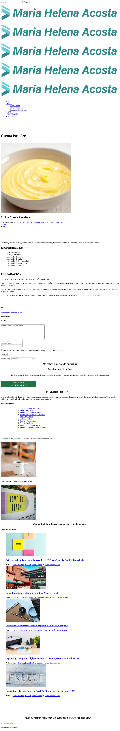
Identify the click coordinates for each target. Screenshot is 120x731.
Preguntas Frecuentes (41, 597)
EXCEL (28, 565)
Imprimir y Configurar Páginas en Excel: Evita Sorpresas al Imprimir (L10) (42, 658)
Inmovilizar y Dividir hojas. (30, 425)
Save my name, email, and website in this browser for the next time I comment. (32, 350)
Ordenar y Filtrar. (26, 419)
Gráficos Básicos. (26, 423)
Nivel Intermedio (26, 597)
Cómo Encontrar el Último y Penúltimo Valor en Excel (32, 593)
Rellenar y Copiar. (26, 417)
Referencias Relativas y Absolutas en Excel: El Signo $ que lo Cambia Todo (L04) (45, 560)
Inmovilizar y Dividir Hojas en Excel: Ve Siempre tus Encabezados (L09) (40, 691)
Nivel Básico (37, 565)
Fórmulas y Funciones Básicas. (31, 413)
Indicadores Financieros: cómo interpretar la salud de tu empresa (37, 625)
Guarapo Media (12, 727)
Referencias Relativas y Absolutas (32, 415)
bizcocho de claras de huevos (91, 295)
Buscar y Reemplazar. (28, 421)
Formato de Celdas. (27, 410)
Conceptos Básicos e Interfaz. (31, 408)
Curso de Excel (18, 565)
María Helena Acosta (44, 222)
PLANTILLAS (26, 630)
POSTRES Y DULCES (24, 222)
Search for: (5, 359)
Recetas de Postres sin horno (11, 312)
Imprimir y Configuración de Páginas (33, 427)
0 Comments (57, 222)
